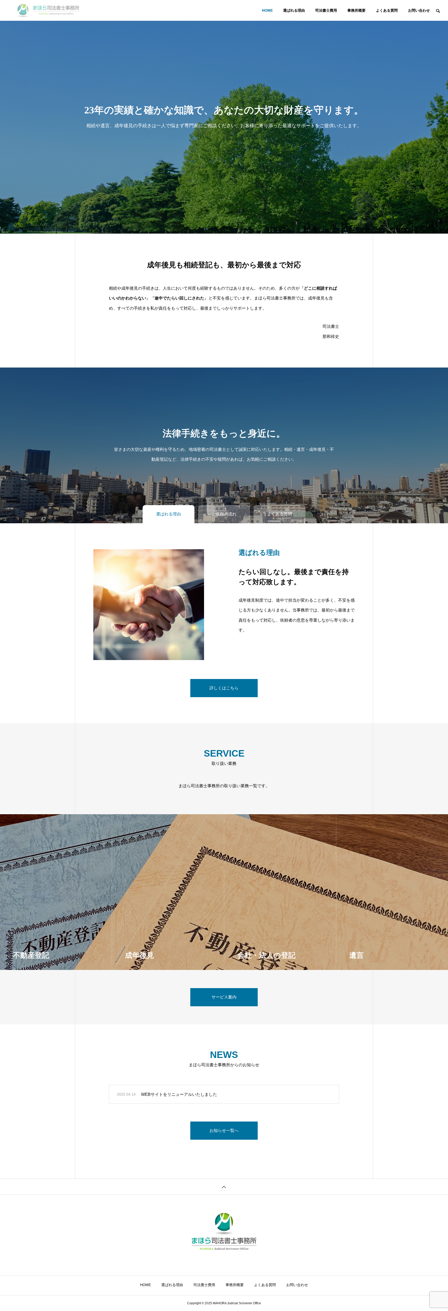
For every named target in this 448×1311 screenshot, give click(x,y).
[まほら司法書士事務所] (48, 10)
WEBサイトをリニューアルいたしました (179, 1094)
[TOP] (224, 1186)
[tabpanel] (224, 117)
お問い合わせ (419, 10)
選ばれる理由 (294, 10)
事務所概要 (356, 10)
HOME (267, 10)
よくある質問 (387, 10)
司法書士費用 (326, 10)
